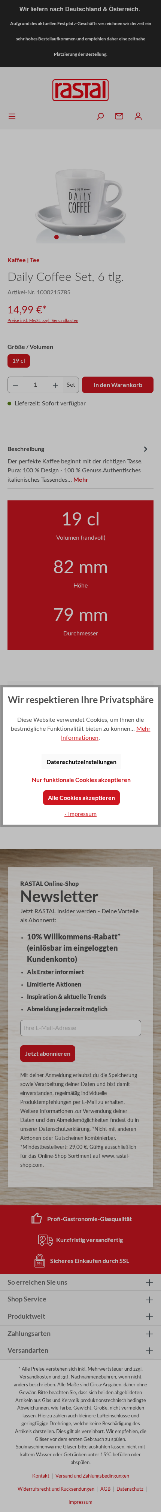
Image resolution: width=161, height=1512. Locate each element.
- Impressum (80, 814)
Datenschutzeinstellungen (81, 761)
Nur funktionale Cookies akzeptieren (81, 779)
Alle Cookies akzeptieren (81, 797)
